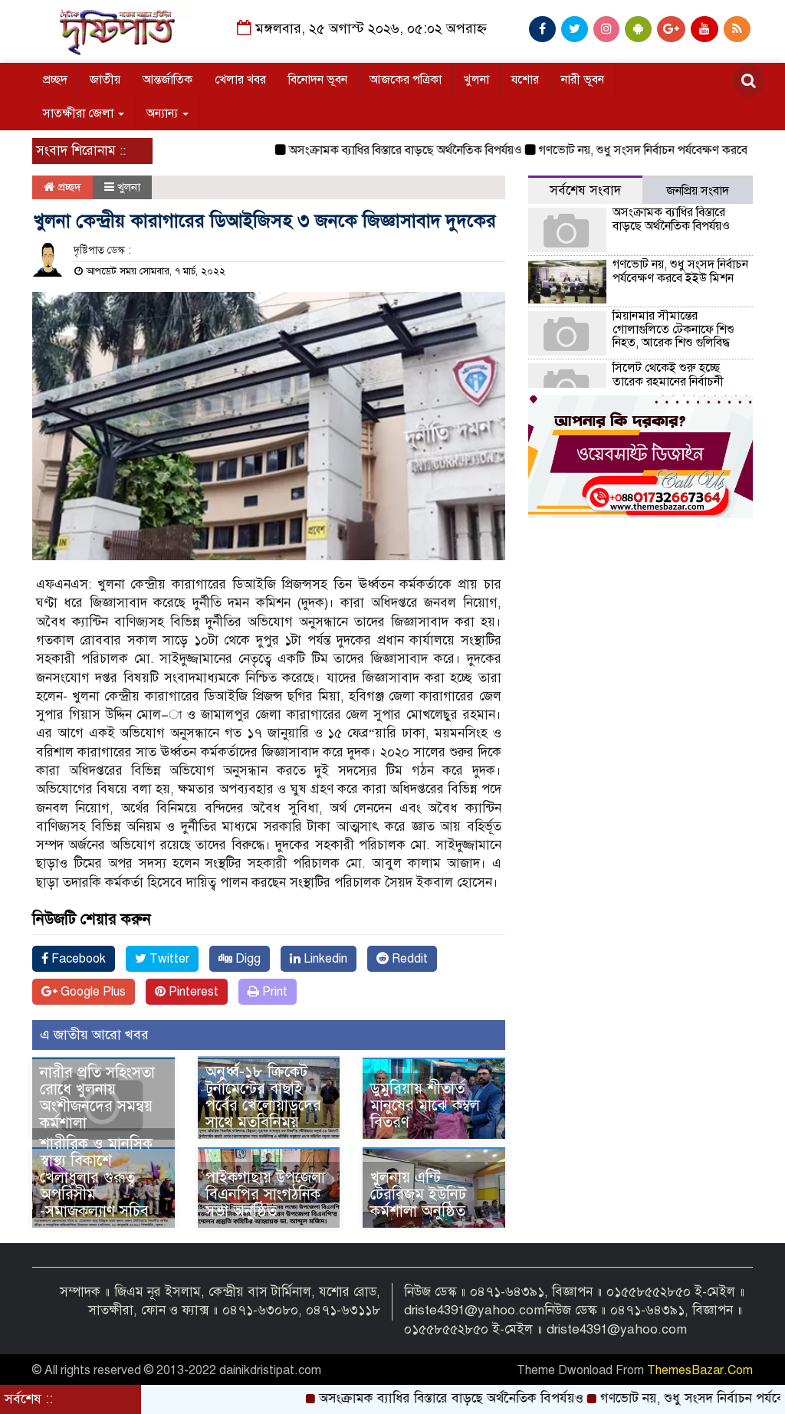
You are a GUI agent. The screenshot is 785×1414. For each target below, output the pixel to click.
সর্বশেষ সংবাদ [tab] (585, 190)
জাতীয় (105, 79)
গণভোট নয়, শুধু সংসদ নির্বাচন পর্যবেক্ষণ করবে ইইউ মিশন (637, 150)
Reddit (408, 958)
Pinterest (192, 991)
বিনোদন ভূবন (317, 79)
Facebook (77, 958)
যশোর (525, 79)
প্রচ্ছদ (55, 79)
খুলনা (476, 79)
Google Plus (91, 991)
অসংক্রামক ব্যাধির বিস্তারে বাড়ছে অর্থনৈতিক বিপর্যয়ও (373, 150)
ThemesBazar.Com (700, 1370)
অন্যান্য (163, 113)
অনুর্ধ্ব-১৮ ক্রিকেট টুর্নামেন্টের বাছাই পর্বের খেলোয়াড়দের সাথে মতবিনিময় (263, 1097)
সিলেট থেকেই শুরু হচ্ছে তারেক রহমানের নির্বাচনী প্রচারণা (668, 381)
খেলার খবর (240, 79)
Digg (246, 958)
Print (273, 991)
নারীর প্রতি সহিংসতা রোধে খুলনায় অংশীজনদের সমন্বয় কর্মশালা (97, 1098)
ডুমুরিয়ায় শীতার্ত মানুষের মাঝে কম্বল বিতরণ (425, 1105)
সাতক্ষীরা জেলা (80, 113)
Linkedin (324, 958)
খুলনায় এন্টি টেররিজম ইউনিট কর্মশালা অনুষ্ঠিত (418, 1194)
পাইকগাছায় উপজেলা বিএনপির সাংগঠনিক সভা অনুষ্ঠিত (265, 1194)
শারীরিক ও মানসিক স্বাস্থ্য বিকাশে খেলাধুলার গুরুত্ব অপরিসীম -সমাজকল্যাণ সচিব (96, 1177)
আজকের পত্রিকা (406, 79)
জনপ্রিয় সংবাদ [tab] (697, 190)
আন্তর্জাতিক (167, 79)
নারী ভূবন (582, 79)
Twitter (167, 958)
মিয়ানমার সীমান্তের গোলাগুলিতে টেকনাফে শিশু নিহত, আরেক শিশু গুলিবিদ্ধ (673, 329)
